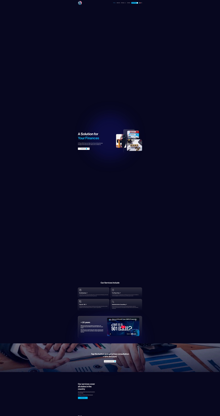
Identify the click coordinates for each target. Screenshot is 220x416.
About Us (118, 2)
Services (122, 2)
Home (114, 2)
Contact (128, 2)
